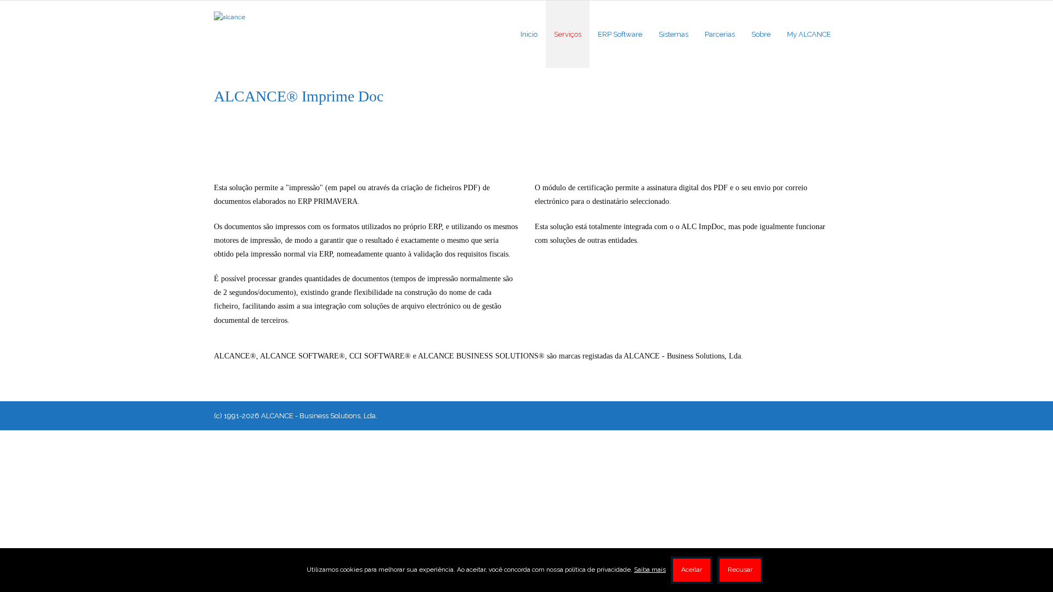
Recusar (740, 569)
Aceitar (691, 569)
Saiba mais (650, 569)
